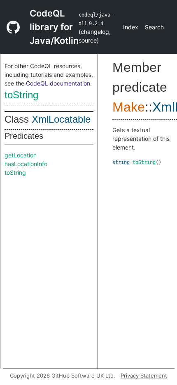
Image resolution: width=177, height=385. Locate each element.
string (121, 162)
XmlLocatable (61, 119)
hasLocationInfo (26, 163)
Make (128, 107)
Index (130, 27)
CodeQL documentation (58, 83)
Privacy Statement (144, 375)
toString (21, 94)
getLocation (21, 155)
